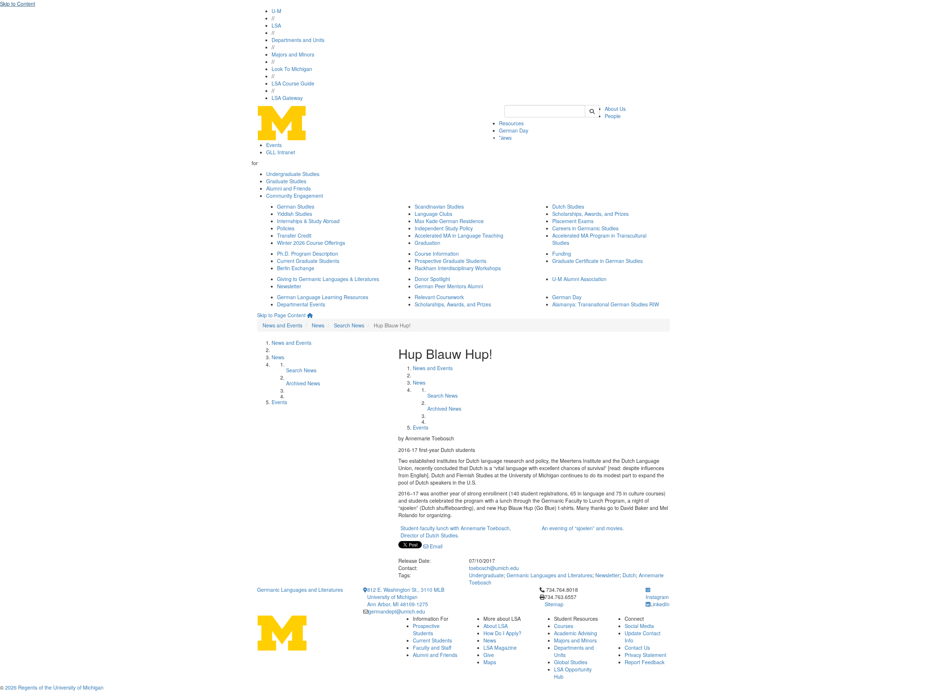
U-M (276, 10)
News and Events (282, 325)
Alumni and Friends (288, 188)
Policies (285, 228)
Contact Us (637, 647)
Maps (489, 662)
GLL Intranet (280, 152)
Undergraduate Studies (292, 173)
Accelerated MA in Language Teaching (459, 235)
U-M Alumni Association (579, 278)
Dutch (629, 575)
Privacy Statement (645, 654)
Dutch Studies (568, 206)
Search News (349, 325)
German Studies (295, 206)
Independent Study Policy (444, 228)
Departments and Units (298, 39)
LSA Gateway (287, 97)
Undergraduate (486, 575)
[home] (310, 315)
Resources (511, 123)
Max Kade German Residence (449, 221)
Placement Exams (572, 221)
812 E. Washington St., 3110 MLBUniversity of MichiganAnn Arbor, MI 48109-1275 (405, 597)
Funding (561, 253)
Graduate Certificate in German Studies (597, 260)
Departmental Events (301, 304)
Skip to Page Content (281, 315)
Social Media (639, 625)
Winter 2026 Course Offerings (311, 242)
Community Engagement (294, 195)
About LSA (495, 625)
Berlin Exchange (295, 268)
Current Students (432, 640)
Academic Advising (575, 633)
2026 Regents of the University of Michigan (54, 687)
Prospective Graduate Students (450, 260)
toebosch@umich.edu (494, 567)
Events (274, 144)
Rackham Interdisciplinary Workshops (458, 268)
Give (488, 654)
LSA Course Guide (293, 83)
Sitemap (554, 604)
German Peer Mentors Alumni (449, 286)
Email (435, 546)
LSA (276, 25)
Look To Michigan (292, 68)
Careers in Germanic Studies (585, 228)
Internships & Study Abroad (308, 221)
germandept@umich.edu (396, 611)
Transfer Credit (294, 235)
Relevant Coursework (439, 297)
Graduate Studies (286, 181)
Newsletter (289, 286)
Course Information (437, 253)
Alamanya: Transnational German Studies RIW (605, 304)
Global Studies (570, 662)
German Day (513, 130)
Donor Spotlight (432, 278)
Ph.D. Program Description (307, 253)
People (613, 116)
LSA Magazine (500, 647)
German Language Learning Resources (322, 297)
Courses (563, 625)
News (505, 137)
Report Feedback (644, 662)
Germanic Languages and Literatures (549, 575)
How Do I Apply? (502, 633)
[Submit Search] (592, 111)
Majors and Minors (293, 54)
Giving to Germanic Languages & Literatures (328, 278)
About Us (615, 108)
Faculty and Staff (432, 647)
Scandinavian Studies (439, 206)
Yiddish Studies (294, 213)
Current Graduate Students (308, 260)
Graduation (427, 242)
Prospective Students (426, 629)
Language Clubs (433, 213)
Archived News (303, 383)
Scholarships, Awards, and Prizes (590, 213)
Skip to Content (17, 3)
